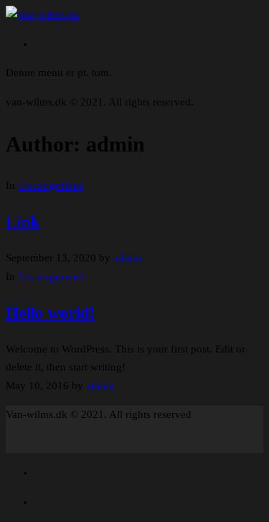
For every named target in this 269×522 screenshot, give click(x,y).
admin (127, 258)
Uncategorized (50, 185)
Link (22, 221)
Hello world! (50, 313)
